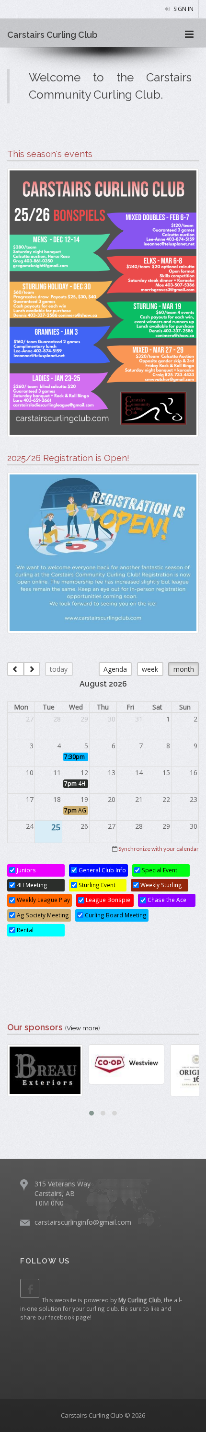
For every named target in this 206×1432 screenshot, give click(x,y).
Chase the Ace (166, 899)
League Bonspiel (108, 899)
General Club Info (101, 870)
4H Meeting (31, 885)
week (150, 669)
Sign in (183, 9)
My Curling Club (139, 1300)
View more (82, 1028)
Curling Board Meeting (115, 915)
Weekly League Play (42, 899)
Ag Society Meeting (42, 915)
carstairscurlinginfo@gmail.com (82, 1222)
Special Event (158, 870)
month (183, 669)
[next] (31, 669)
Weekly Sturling (160, 885)
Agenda (115, 669)
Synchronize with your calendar (158, 848)
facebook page (69, 1317)
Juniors (25, 870)
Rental (24, 930)
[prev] (15, 669)
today (59, 669)
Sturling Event (96, 885)
